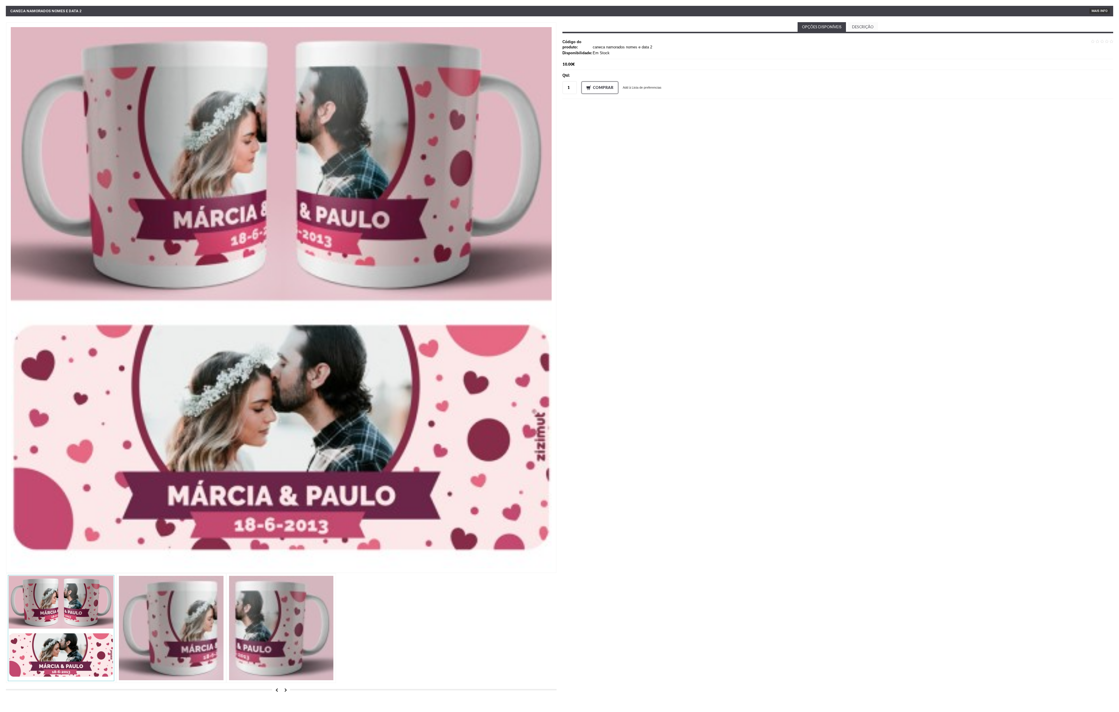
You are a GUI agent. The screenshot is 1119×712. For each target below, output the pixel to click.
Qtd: (566, 75)
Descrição (863, 26)
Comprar (603, 87)
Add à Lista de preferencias (642, 87)
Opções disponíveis (822, 26)
